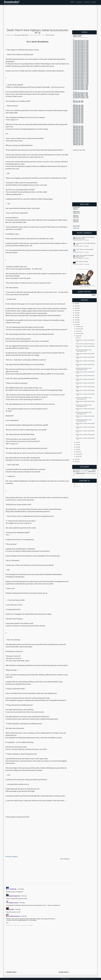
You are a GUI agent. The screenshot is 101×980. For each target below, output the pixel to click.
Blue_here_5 (78, 237)
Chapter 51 (75, 209)
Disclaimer (94, 978)
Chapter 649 (76, 221)
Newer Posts (11, 972)
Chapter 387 (76, 216)
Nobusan (86, 470)
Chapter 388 (76, 217)
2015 (76, 461)
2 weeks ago (86, 264)
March (77, 451)
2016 (76, 459)
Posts (76, 484)
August (77, 335)
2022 (76, 313)
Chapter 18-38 (76, 212)
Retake (85, 471)
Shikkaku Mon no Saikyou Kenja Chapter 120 (85, 387)
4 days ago (86, 246)
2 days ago (86, 240)
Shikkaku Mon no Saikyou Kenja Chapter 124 (85, 372)
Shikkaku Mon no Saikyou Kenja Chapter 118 (85, 394)
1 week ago (86, 252)
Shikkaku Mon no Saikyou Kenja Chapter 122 (85, 380)
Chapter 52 (75, 208)
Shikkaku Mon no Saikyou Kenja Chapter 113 (85, 427)
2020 (76, 317)
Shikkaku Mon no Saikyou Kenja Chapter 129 (85, 346)
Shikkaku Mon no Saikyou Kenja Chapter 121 (85, 383)
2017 (76, 324)
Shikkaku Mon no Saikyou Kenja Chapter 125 (85, 365)
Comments (77, 486)
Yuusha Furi (93, 473)
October (78, 331)
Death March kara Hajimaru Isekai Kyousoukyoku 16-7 (83, 413)
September (78, 333)
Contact (81, 978)
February (78, 454)
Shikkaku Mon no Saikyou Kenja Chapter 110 (85, 438)
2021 (76, 315)
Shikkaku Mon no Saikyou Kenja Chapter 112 (85, 431)
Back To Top (7, 978)
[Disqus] (37, 905)
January (78, 456)
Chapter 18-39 (76, 213)
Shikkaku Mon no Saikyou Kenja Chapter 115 (85, 416)
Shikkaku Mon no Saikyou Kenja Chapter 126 (85, 361)
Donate (93, 2)
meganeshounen (80, 243)
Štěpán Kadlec (79, 255)
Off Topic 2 (78, 338)
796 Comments (50, 35)
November (78, 328)
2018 (76, 322)
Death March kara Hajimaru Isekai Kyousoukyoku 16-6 (83, 420)
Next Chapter (64, 859)
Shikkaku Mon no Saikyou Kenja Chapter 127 (85, 357)
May (77, 447)
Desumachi (18, 35)
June (77, 444)
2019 (76, 320)
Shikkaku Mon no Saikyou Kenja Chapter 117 (85, 402)
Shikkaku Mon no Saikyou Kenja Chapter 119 (85, 391)
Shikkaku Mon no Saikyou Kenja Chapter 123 (85, 376)
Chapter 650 (76, 222)
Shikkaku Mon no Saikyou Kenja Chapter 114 (85, 424)
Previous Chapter (12, 856)
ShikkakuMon (92, 471)
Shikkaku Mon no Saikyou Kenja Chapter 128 (85, 354)
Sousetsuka (11, 1)
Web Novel (25, 35)
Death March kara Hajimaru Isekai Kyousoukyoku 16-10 (83, 368)
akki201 (77, 249)
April (77, 449)
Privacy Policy (87, 978)
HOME (72, 2)
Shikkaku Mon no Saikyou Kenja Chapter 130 (85, 340)
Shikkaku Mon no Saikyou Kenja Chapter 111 (85, 435)
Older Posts (64, 972)
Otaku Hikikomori (80, 261)
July (77, 442)
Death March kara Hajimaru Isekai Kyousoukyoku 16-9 (37, 31)
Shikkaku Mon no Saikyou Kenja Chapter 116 (85, 409)
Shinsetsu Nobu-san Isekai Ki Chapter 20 (85, 343)
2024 (76, 308)
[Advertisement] (50, 17)
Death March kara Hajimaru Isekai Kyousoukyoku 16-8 (83, 405)
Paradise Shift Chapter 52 (78, 246)
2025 (76, 306)
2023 (76, 310)
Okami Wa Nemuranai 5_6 (78, 240)
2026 (76, 303)
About (77, 978)
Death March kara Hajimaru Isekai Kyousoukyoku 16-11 (83, 350)
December (78, 326)
